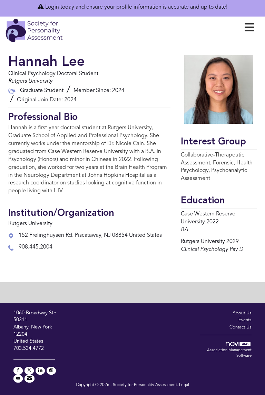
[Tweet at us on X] (29, 371)
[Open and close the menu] (161, 29)
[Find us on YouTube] (18, 379)
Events (245, 320)
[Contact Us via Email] (29, 379)
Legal (184, 385)
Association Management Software (229, 353)
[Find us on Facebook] (18, 371)
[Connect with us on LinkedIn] (40, 371)
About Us (242, 313)
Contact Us (240, 327)
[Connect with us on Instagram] (51, 371)
